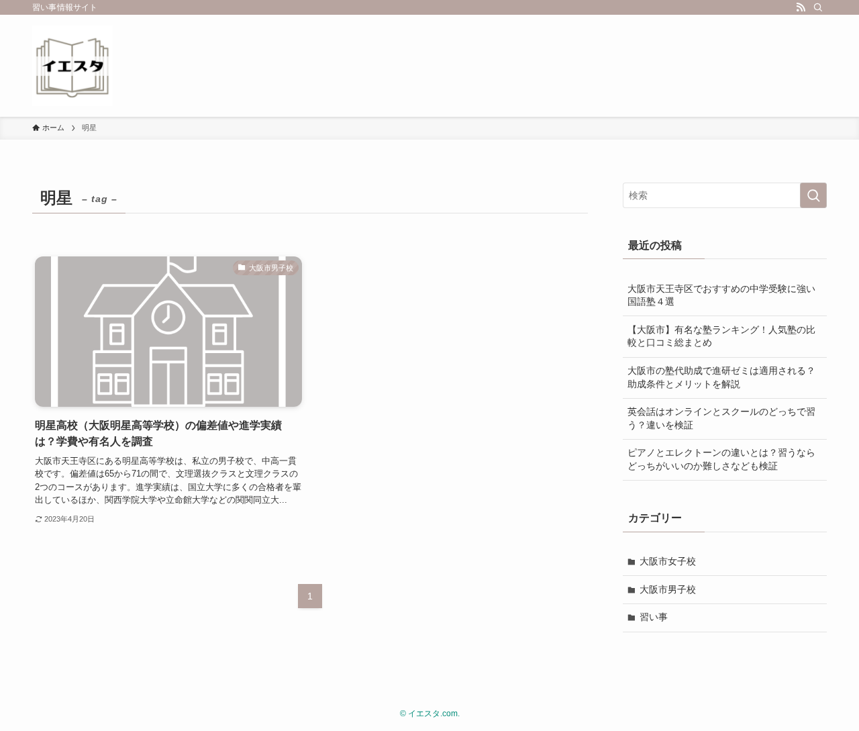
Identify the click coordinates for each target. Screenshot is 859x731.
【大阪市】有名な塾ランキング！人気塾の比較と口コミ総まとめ (721, 336)
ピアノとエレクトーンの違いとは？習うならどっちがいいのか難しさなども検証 (721, 459)
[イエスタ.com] (72, 66)
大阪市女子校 (668, 561)
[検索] (818, 7)
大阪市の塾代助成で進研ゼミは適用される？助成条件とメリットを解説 (721, 377)
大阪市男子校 (668, 589)
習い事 (654, 617)
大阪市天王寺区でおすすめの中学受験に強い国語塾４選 (721, 295)
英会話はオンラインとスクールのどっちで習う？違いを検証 (721, 418)
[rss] (800, 7)
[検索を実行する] (813, 195)
